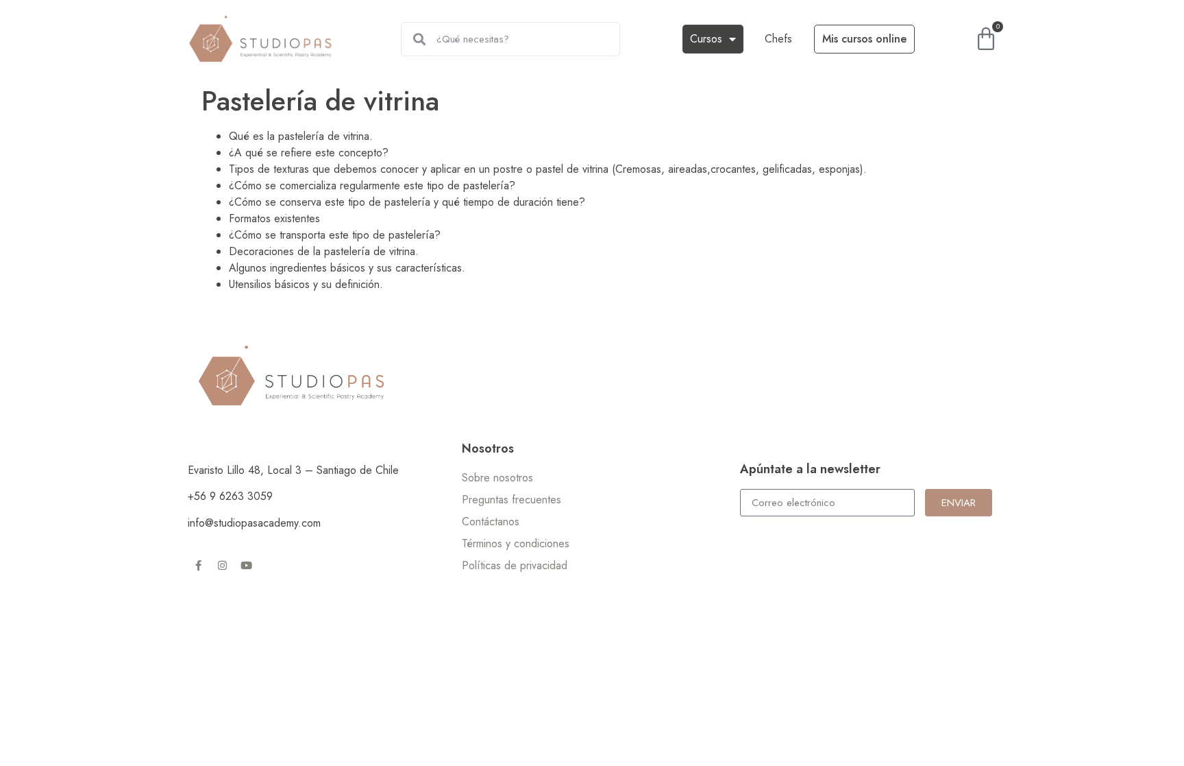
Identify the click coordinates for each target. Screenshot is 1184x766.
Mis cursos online (864, 39)
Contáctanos (490, 521)
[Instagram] (222, 565)
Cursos (706, 39)
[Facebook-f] (198, 565)
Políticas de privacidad (514, 565)
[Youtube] (246, 565)
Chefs (778, 39)
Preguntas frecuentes (511, 499)
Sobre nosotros (497, 478)
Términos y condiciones (515, 543)
